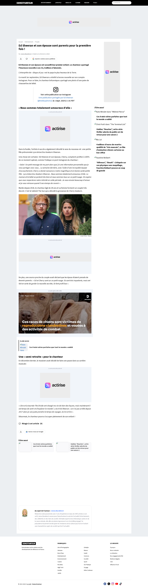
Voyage (86, 567)
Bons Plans (61, 553)
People (37, 42)
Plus (95, 3)
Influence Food (114, 565)
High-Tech (60, 567)
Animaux (60, 550)
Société (86, 559)
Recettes (60, 565)
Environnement (62, 559)
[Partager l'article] (21, 59)
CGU (111, 562)
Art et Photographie (63, 547)
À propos (112, 547)
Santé (85, 553)
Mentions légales (115, 559)
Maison (86, 3)
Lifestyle (58, 3)
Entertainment (46, 3)
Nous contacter (114, 550)
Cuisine (77, 3)
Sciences (86, 556)
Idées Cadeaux (88, 570)
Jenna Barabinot (26, 54)
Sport (85, 562)
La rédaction (113, 553)
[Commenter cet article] (27, 59)
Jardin (59, 573)
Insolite (68, 3)
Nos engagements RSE (116, 556)
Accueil (21, 42)
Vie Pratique (87, 565)
